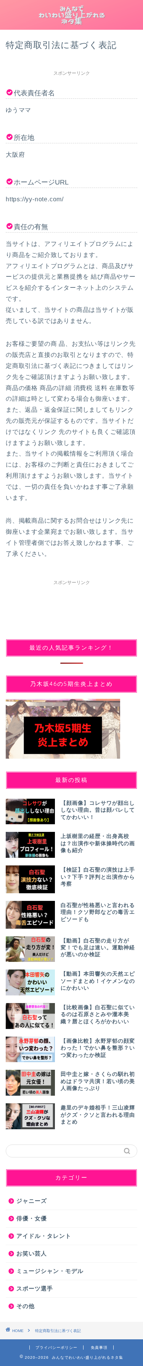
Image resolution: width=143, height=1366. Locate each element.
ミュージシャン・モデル (50, 1271)
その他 (25, 1306)
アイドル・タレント (43, 1236)
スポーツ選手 (34, 1288)
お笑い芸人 (31, 1253)
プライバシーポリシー (56, 1347)
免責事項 (99, 1347)
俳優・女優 (31, 1218)
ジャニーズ (31, 1200)
